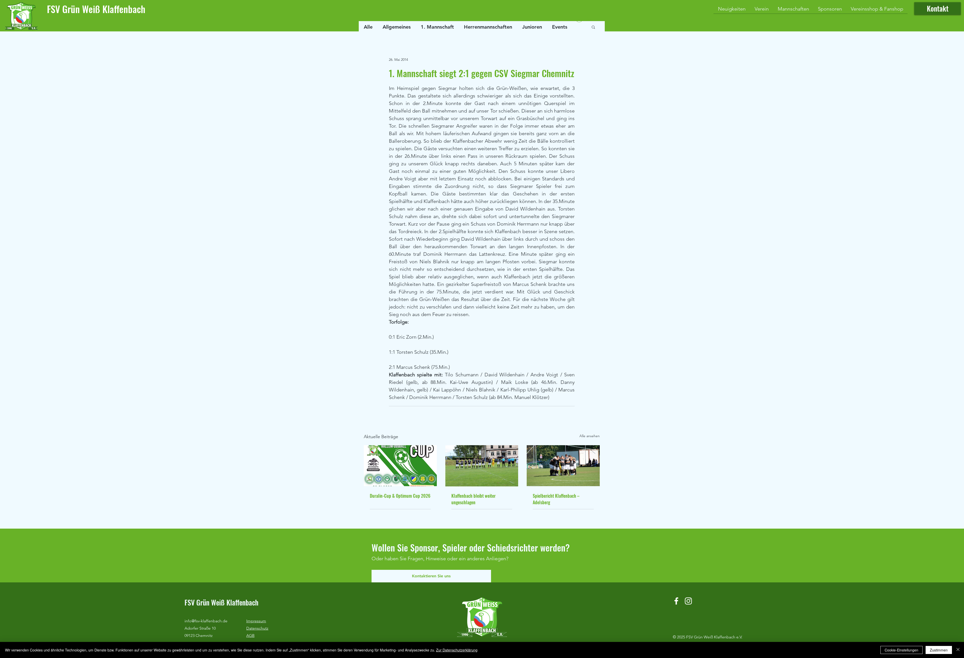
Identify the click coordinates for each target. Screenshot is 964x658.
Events (559, 27)
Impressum (256, 621)
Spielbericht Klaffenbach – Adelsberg (556, 498)
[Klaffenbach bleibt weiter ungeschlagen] (481, 465)
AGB (250, 635)
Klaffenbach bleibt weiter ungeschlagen (473, 498)
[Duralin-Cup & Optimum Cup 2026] (400, 465)
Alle (368, 27)
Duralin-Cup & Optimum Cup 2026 (400, 495)
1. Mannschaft (437, 27)
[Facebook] (676, 601)
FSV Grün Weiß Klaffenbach (96, 9)
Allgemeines (397, 27)
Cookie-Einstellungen (901, 649)
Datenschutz (257, 628)
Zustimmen (939, 649)
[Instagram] (688, 601)
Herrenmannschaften (488, 27)
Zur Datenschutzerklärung (456, 649)
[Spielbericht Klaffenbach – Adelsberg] (563, 465)
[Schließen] (958, 650)
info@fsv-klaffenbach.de (206, 621)
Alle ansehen (589, 436)
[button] (593, 27)
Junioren (532, 27)
